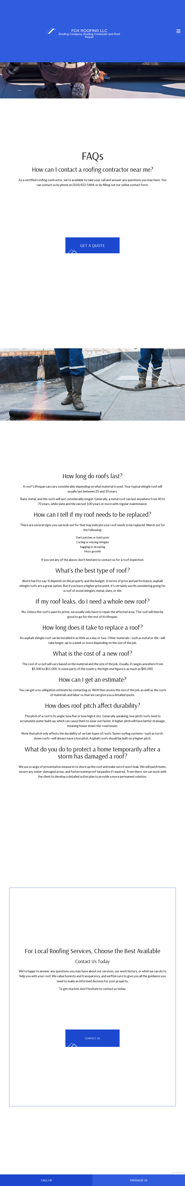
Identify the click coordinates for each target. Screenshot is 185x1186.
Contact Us (92, 1039)
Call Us (46, 1180)
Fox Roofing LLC (89, 30)
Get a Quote (92, 245)
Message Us (138, 1180)
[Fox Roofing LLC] (50, 30)
